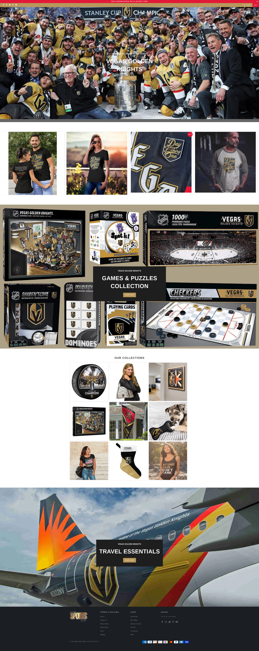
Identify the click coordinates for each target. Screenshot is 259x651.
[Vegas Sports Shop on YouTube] (16, 5)
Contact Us (103, 620)
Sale (234, 11)
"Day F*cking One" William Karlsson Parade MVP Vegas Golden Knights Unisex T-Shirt (32, 163)
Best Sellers (201, 11)
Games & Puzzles (136, 624)
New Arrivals (188, 11)
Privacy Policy (104, 624)
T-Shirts (89, 461)
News (132, 634)
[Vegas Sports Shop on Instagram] (6, 5)
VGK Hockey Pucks (89, 382)
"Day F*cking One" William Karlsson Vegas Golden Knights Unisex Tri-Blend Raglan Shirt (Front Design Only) (225, 162)
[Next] (253, 163)
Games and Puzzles (89, 421)
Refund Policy (104, 627)
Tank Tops (168, 461)
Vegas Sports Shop (80, 641)
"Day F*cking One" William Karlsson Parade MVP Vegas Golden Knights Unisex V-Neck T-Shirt (96, 163)
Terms (102, 631)
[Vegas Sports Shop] (21, 12)
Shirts (211, 11)
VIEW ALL (129, 75)
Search (102, 616)
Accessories (128, 382)
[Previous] (6, 163)
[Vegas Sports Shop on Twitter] (10, 5)
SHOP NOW (129, 295)
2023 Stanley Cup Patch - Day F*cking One (161, 162)
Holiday (128, 461)
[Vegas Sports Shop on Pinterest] (13, 5)
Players (175, 11)
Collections (223, 11)
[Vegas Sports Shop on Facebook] (3, 5)
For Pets (168, 421)
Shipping (102, 634)
